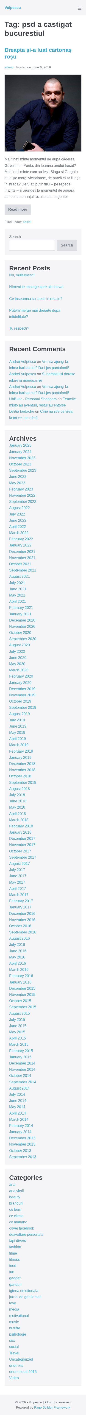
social (27, 222)
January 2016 (20, 982)
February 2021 (21, 608)
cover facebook (21, 1228)
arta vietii (16, 1191)
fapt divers (17, 1241)
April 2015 (17, 1038)
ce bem (15, 1209)
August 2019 (19, 714)
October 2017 (20, 851)
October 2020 (20, 633)
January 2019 (20, 757)
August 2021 (19, 576)
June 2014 (17, 1101)
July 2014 (17, 1094)
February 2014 (21, 1126)
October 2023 (20, 464)
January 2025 (20, 445)
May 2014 (17, 1107)
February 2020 (21, 676)
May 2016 (17, 957)
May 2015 (17, 1032)
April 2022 (17, 527)
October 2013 (20, 1151)
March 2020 (18, 670)
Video (14, 1378)
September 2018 (22, 783)
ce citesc (16, 1216)
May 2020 (17, 664)
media (14, 1309)
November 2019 (22, 695)
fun (11, 1272)
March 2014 (18, 1119)
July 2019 (17, 720)
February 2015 (21, 1051)
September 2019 (22, 707)
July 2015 (17, 1020)
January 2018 (20, 832)
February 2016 (21, 976)
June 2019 (17, 726)
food (12, 1266)
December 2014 (22, 1063)
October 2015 (20, 1001)
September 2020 (22, 639)
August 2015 (19, 1013)
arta (12, 1185)
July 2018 (17, 795)
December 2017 (22, 839)
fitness (14, 1259)
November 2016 (22, 920)
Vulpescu (13, 8)
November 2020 (22, 626)
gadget (14, 1278)
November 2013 (22, 1144)
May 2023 (17, 483)
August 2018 (19, 789)
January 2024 (20, 452)
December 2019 (22, 689)
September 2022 (22, 502)
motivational (19, 1316)
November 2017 (22, 845)
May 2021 (17, 595)
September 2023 (22, 470)
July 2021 (17, 583)
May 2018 (17, 807)
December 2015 (22, 988)
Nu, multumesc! (21, 275)
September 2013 (22, 1157)
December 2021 (22, 552)
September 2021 (22, 570)
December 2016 (22, 914)
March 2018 (18, 820)
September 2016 (22, 932)
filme (13, 1253)
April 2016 (17, 963)
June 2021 (17, 589)
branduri (16, 1203)
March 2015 (18, 1044)
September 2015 (22, 1007)
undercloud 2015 (23, 1372)
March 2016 (18, 970)
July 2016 (17, 945)
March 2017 (18, 895)
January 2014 (20, 1132)
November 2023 (22, 458)
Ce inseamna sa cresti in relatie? (35, 299)
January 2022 (20, 545)
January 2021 (20, 614)
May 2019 (17, 732)
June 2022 (17, 520)
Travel (14, 1353)
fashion (15, 1247)
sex (12, 1340)
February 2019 (21, 751)
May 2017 (17, 882)
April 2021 (17, 601)
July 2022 (17, 514)
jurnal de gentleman (25, 1297)
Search (15, 237)
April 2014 (17, 1113)
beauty (14, 1197)
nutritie (14, 1328)
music (14, 1322)
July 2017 (17, 870)
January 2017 (20, 907)
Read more (19, 211)
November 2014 (22, 1069)
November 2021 (22, 558)
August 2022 (19, 508)
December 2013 (22, 1138)
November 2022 (22, 495)
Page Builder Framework (52, 1407)
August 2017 (19, 864)
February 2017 (21, 901)
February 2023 (21, 489)
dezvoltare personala (26, 1234)
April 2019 (17, 739)
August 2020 (19, 645)
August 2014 (19, 1088)
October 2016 (20, 926)
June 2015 (17, 1026)
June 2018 (17, 801)
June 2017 (17, 876)
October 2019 (20, 701)
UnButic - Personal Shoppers (33, 399)
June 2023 (17, 477)
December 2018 (22, 764)
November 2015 (22, 995)
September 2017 (22, 857)
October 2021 (20, 564)
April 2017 (17, 889)
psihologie (17, 1334)
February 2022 (21, 539)
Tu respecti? (19, 328)
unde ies (16, 1365)
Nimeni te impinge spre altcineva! (36, 287)
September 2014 (22, 1082)
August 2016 (19, 938)
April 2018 (17, 814)
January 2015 (20, 1057)
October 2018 (20, 776)
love (12, 1303)
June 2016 (17, 951)
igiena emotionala (23, 1291)
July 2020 (17, 651)
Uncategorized (21, 1359)
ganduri (15, 1284)
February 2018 (21, 826)
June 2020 (17, 658)
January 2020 (20, 683)
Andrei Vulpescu (22, 362)
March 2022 (18, 533)
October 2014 (20, 1076)
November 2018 (22, 770)
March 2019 (18, 745)
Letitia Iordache (21, 411)
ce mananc (18, 1222)
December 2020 (22, 620)
